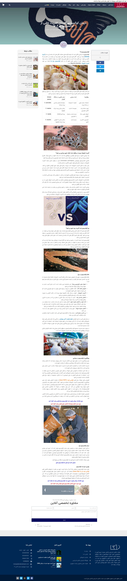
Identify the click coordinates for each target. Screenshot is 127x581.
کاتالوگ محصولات (91, 5)
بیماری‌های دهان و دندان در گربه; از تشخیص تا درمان (25, 58)
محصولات (104, 5)
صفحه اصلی (110, 5)
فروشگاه (98, 5)
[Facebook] (31, 578)
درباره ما (52, 5)
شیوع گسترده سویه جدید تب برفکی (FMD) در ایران (46, 564)
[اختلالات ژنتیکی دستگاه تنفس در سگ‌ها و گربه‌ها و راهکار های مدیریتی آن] (35, 76)
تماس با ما (58, 5)
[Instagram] (24, 578)
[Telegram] (21, 578)
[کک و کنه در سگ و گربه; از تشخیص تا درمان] (35, 85)
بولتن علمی (83, 5)
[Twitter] (28, 578)
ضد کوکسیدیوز (77, 29)
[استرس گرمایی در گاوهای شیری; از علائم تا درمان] (35, 103)
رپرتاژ (78, 5)
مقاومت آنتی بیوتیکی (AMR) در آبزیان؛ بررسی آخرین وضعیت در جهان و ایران (25, 93)
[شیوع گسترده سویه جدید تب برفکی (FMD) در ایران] (59, 565)
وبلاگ (69, 5)
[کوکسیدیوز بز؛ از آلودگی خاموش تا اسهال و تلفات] (35, 67)
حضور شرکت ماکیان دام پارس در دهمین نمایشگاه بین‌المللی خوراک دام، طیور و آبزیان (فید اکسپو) (46, 551)
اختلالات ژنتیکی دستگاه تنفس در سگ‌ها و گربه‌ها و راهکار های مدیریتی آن (25, 75)
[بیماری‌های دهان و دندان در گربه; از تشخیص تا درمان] (35, 59)
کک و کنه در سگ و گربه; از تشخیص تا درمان (27, 84)
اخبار (74, 5)
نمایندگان (64, 5)
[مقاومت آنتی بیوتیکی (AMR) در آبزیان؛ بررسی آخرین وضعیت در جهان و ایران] (35, 94)
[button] (9, 5)
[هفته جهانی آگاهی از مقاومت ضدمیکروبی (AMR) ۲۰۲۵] (59, 559)
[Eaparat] (17, 578)
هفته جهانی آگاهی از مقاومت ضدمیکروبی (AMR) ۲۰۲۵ (46, 558)
